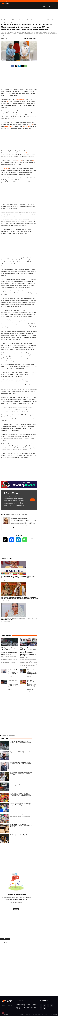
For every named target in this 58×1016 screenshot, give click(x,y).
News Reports (7, 19)
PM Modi (18, 514)
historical (6, 168)
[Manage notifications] (3, 1013)
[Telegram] (19, 66)
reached (6, 153)
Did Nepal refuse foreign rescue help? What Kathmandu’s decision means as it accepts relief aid (9, 650)
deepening (11, 126)
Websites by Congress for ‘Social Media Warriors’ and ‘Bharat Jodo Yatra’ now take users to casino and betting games (21, 836)
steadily (6, 126)
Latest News (4, 739)
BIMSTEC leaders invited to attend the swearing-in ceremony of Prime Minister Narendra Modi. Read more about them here (18, 577)
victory (7, 101)
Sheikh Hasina (24, 514)
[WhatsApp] (55, 1)
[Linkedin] (13, 527)
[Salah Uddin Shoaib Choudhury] (6, 522)
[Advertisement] (19, 246)
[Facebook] (49, 1)
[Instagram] (51, 1)
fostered (19, 160)
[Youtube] (57, 1)
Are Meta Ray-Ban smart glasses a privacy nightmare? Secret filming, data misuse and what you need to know (21, 825)
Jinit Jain (3, 654)
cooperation (25, 153)
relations (30, 124)
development (26, 126)
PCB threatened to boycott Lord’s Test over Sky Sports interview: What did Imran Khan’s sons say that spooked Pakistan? (32, 673)
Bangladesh (8, 514)
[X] (54, 1)
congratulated (20, 99)
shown (25, 180)
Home (2, 19)
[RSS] (52, 1)
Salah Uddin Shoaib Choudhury (30, 38)
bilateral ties (13, 514)
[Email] (22, 66)
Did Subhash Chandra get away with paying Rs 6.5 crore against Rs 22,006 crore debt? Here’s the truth (13, 672)
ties (33, 160)
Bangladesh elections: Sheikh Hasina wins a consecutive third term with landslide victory (19, 618)
